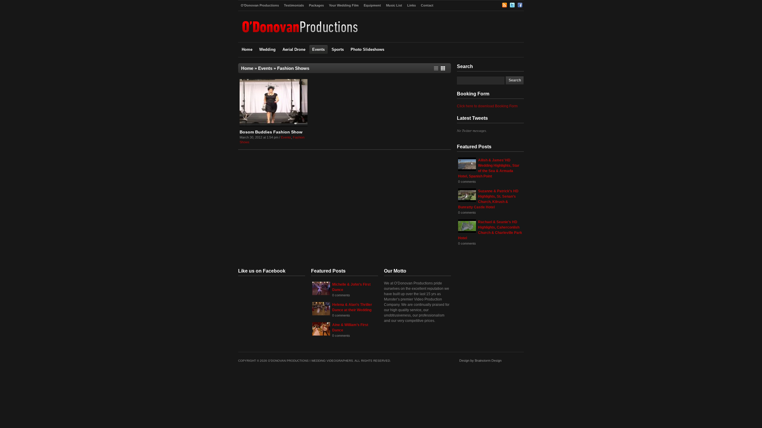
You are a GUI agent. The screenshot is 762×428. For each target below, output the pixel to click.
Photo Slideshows (367, 49)
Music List (394, 5)
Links (411, 5)
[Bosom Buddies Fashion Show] (273, 125)
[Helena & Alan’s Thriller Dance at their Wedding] (321, 314)
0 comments (467, 181)
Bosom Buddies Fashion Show (271, 132)
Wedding (267, 49)
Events (318, 49)
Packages (316, 5)
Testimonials (294, 5)
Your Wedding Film (344, 5)
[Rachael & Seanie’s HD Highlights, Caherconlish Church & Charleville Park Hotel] (467, 231)
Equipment (372, 5)
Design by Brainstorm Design (480, 360)
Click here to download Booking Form (487, 106)
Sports (338, 49)
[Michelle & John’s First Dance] (321, 294)
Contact (427, 5)
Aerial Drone (293, 49)
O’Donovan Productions (260, 5)
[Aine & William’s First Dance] (321, 334)
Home (247, 49)
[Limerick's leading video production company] (300, 35)
